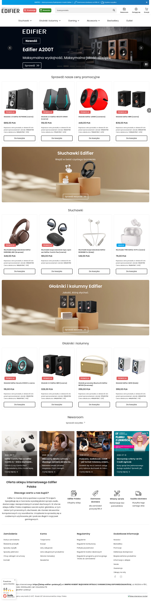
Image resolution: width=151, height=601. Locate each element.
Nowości (46, 10)
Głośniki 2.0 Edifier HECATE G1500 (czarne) (54, 118)
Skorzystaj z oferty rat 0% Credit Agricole (129, 460)
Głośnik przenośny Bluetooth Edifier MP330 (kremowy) (92, 384)
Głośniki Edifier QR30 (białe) (127, 383)
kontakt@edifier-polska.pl (20, 590)
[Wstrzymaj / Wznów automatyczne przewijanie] (146, 64)
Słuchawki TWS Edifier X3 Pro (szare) (130, 250)
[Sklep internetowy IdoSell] (137, 596)
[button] (10, 48)
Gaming (72, 20)
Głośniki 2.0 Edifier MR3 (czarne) (54, 383)
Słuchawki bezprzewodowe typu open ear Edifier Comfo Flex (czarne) (56, 251)
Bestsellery (113, 20)
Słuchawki (23, 20)
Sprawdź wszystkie (73, 196)
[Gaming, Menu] (78, 20)
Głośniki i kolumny (48, 20)
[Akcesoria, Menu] (99, 20)
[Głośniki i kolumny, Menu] (60, 20)
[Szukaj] (114, 10)
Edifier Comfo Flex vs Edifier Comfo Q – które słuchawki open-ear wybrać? (18, 460)
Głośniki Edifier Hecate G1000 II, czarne (19, 383)
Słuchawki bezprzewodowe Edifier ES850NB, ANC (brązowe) (17, 251)
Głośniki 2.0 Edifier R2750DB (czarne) (18, 117)
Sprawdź (30, 65)
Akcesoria (92, 20)
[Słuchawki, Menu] (31, 20)
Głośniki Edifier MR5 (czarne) (127, 117)
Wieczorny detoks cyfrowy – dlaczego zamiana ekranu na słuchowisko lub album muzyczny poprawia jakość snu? (56, 460)
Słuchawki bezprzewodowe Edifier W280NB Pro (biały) (91, 251)
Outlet (129, 20)
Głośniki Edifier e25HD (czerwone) (91, 117)
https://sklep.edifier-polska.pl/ (47, 584)
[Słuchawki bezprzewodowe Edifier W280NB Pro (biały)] (94, 232)
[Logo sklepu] (10, 10)
